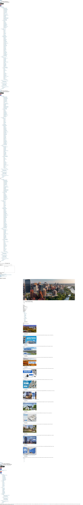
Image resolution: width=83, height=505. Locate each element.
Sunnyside (5, 53)
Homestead (5, 47)
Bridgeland (5, 40)
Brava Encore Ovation (6, 76)
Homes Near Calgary (5, 20)
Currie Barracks (5, 130)
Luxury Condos (5, 100)
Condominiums (5, 11)
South (4, 32)
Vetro (4, 71)
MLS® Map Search (6, 9)
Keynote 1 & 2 (5, 77)
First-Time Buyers (6, 498)
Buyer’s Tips (25, 319)
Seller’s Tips (25, 320)
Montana (5, 74)
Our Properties (5, 19)
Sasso (4, 248)
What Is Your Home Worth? (5, 169)
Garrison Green (5, 133)
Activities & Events (25, 315)
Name (0, 264)
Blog (3, 176)
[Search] (23, 324)
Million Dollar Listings (6, 18)
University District (5, 54)
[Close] (0, 178)
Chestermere (5, 111)
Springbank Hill (5, 141)
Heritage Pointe (5, 27)
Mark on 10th (5, 70)
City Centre (5, 120)
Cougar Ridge (5, 41)
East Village (5, 43)
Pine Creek (5, 51)
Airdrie (4, 109)
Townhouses (5, 12)
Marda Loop (5, 49)
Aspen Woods (5, 39)
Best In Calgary (25, 316)
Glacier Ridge (5, 45)
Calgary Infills (4, 480)
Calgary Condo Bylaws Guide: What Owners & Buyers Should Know (30, 388)
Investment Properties (6, 17)
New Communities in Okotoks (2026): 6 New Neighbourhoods (29, 332)
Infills (4, 102)
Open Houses (5, 107)
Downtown (5, 42)
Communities (2, 28)
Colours (4, 165)
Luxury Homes (5, 10)
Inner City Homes (5, 14)
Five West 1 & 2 (5, 73)
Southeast (5, 35)
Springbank (5, 23)
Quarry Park (5, 139)
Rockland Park (5, 52)
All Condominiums (6, 146)
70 (24, 461)
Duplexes (5, 16)
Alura (4, 68)
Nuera (4, 78)
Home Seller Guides (5, 82)
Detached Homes (5, 98)
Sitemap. (13, 504)
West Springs (5, 55)
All (24, 312)
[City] (24, 302)
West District (5, 143)
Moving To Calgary (4, 84)
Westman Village (5, 79)
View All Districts (4, 124)
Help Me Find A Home (5, 83)
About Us (2, 174)
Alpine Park (5, 37)
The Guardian (5, 163)
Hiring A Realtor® (4, 81)
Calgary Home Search (5, 96)
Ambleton (5, 38)
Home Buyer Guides (5, 85)
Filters (24, 305)
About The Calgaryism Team (5, 86)
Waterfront (5, 75)
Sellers (2, 80)
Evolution (5, 69)
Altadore (5, 126)
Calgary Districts (4, 29)
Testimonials (4, 87)
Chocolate (5, 161)
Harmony (5, 115)
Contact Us (2, 88)
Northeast (5, 60)
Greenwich (5, 46)
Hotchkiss (5, 48)
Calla (4, 242)
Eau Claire (5, 44)
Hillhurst (5, 135)
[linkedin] (1, 276)
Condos (2, 56)
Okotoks (5, 21)
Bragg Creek (5, 25)
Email (0, 265)
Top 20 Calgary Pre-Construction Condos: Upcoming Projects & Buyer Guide (31, 399)
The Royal (5, 167)
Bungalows (5, 15)
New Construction (6, 13)
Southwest (5, 33)
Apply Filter (24, 310)
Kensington (5, 64)
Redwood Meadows (6, 26)
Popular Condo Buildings (5, 156)
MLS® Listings (5, 8)
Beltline (4, 62)
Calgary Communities (5, 36)
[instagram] (0, 276)
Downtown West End (6, 150)
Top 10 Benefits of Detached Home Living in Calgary (28, 410)
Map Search (4, 475)
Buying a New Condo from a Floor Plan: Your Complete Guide (29, 421)
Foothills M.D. (5, 113)
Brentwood (5, 128)
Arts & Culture (25, 314)
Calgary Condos (4, 57)
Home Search (2, 7)
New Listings (4, 476)
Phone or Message (2, 272)
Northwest (5, 30)
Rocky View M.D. (5, 24)
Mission (4, 50)
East (4, 34)
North (3, 481)
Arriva (4, 72)
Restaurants (25, 313)
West (4, 31)
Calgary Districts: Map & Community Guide (27, 377)
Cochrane (5, 22)
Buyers (2, 171)
